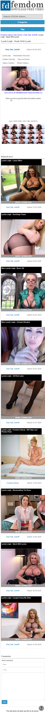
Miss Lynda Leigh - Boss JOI (12, 268)
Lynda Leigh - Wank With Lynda (13, 544)
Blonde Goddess (23, 63)
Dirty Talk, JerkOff (30, 35)
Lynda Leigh (7, 55)
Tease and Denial (23, 59)
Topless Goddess (8, 63)
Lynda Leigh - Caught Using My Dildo (16, 598)
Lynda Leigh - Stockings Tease (13, 214)
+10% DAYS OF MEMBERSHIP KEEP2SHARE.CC (23, 93)
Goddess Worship (9, 59)
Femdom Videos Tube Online (11, 35)
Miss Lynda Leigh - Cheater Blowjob (15, 322)
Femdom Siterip (13, 483)
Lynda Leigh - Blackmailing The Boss (16, 490)
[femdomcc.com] (22, 5)
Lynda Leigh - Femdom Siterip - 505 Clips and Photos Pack (19, 431)
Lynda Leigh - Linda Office (11, 161)
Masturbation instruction (21, 55)
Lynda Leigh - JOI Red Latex (12, 376)
